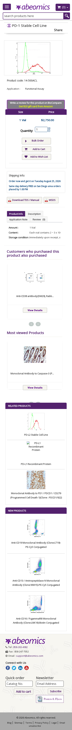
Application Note (18, 219)
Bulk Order (38, 140)
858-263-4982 (20, 647)
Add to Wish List (39, 156)
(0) (63, 7)
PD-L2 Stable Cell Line (36, 434)
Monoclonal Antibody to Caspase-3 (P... (32, 373)
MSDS (52, 200)
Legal (54, 722)
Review (39, 219)
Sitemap (18, 722)
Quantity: (26, 131)
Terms (28, 722)
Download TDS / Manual (25, 200)
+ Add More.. (24, 698)
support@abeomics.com (29, 655)
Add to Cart (39, 149)
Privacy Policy (42, 722)
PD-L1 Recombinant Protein (36, 464)
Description (34, 214)
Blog (9, 722)
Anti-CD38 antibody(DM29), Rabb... (35, 296)
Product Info (16, 214)
